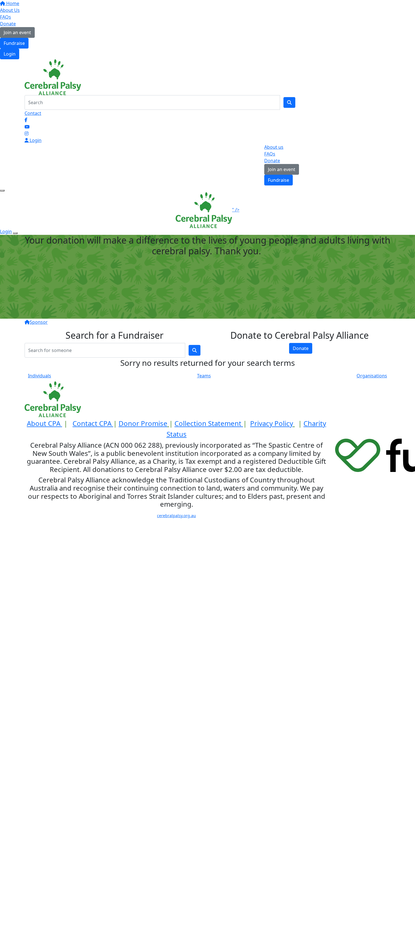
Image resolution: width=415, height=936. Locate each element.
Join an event (17, 32)
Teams (204, 376)
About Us (10, 10)
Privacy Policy (271, 423)
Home (12, 3)
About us (273, 147)
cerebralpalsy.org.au (176, 515)
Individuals (39, 376)
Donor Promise (143, 423)
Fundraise (14, 43)
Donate (8, 24)
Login (10, 54)
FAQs (5, 17)
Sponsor (39, 322)
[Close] (15, 233)
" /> (235, 210)
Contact (33, 113)
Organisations (372, 376)
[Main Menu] (2, 190)
